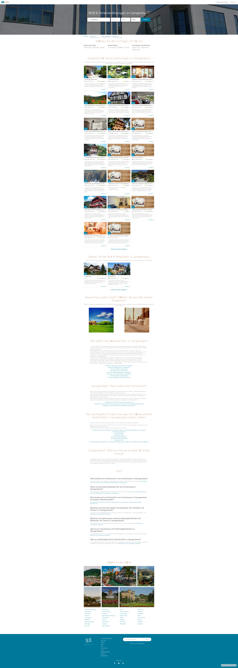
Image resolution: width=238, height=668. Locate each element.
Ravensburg (88, 613)
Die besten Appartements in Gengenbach (119, 367)
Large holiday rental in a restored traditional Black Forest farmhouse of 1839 (102, 105)
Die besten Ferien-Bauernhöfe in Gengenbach (119, 374)
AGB (102, 644)
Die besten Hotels (119, 435)
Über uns (103, 640)
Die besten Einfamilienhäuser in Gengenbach (119, 372)
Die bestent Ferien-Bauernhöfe (119, 438)
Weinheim (87, 619)
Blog (102, 650)
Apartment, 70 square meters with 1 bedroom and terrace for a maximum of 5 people (152, 79)
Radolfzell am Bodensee (108, 615)
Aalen (139, 615)
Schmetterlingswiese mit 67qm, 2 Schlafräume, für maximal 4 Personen (125, 157)
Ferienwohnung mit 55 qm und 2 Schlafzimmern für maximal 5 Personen (125, 209)
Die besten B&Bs (119, 433)
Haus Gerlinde (111, 276)
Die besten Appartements (119, 431)
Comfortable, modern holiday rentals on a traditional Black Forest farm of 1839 (103, 209)
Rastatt (122, 617)
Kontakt (103, 654)
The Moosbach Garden (113, 79)
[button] (114, 663)
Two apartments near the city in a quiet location (96, 157)
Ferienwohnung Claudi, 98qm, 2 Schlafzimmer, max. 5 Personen (147, 209)
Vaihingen (140, 624)
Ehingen (140, 619)
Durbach (104, 624)
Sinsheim (87, 615)
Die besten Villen (119, 440)
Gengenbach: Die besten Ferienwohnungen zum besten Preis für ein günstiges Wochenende (119, 404)
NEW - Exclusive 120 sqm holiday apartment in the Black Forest (147, 105)
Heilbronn (105, 613)
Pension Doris (88, 276)
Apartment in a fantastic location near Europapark (144, 183)
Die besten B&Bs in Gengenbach (119, 369)
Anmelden (147, 639)
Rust (121, 609)
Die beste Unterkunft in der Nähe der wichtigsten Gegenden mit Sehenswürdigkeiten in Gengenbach (119, 430)
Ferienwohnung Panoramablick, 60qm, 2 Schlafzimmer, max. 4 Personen (102, 235)
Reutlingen (140, 613)
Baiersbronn (105, 609)
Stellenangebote (105, 652)
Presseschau (104, 648)
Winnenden (123, 624)
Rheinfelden (105, 621)
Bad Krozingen (106, 626)
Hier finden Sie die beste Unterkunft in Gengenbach (119, 365)
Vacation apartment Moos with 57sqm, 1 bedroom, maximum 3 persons (101, 131)
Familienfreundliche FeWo (91, 79)
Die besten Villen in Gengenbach (119, 375)
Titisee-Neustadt (124, 611)
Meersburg (140, 609)
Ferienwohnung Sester (137, 157)
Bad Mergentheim (89, 621)
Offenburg (140, 611)
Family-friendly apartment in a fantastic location (119, 131)
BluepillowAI (104, 655)
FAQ (102, 646)
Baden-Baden (123, 615)
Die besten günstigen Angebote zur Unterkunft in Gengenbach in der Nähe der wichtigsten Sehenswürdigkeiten (119, 442)
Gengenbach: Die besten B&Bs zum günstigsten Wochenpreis (119, 405)
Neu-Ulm (87, 626)
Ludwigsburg (88, 617)
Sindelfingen (88, 611)
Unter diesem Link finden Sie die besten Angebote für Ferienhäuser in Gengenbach (118, 481)
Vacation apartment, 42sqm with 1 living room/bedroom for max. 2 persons (126, 105)
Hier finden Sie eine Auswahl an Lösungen (129, 543)
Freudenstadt (123, 613)
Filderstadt (87, 624)
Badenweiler (105, 617)
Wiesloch (122, 619)
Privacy (103, 642)
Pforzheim (122, 621)
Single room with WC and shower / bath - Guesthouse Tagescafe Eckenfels (149, 131)
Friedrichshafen (106, 611)
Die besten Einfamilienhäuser (119, 437)
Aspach (104, 619)
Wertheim (140, 621)
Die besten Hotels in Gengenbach (119, 370)
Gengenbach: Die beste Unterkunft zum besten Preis (119, 402)
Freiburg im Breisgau (90, 609)
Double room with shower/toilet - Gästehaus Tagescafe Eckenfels (123, 235)
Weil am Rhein (141, 617)
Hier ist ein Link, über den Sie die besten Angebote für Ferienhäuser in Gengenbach (118, 492)
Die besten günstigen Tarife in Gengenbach (119, 377)
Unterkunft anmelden (106, 638)
